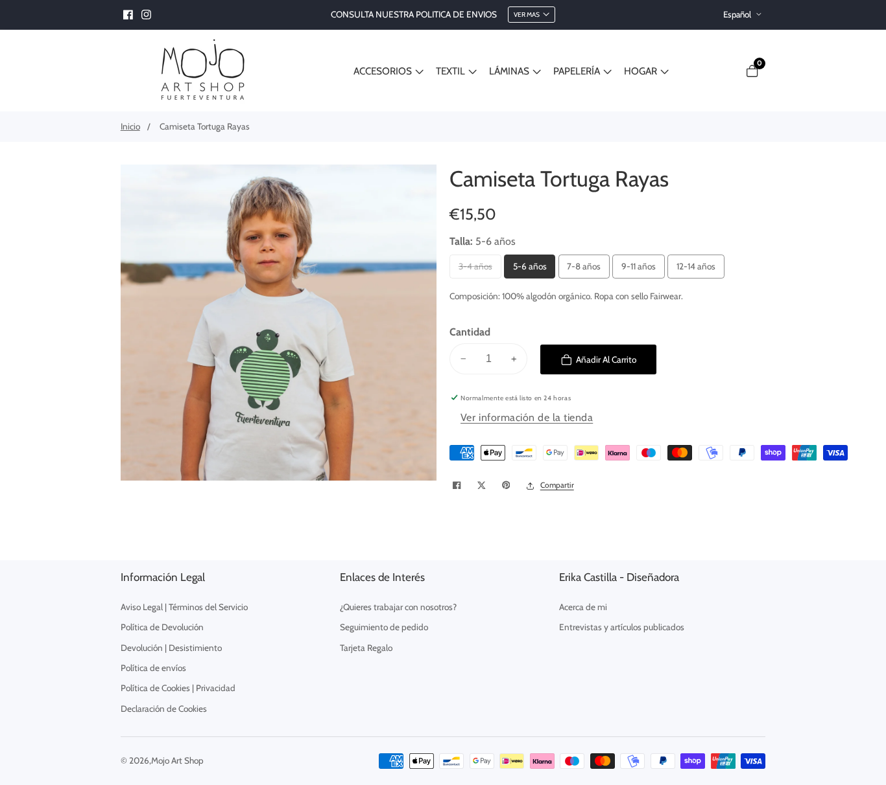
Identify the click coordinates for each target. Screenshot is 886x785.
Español (738, 14)
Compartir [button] (557, 485)
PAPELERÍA (576, 71)
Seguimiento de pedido (384, 627)
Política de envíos (153, 668)
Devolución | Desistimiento (171, 648)
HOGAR (640, 71)
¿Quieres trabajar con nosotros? (398, 607)
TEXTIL (450, 71)
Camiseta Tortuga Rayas (205, 126)
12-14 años (695, 270)
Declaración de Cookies (164, 708)
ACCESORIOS (382, 71)
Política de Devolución (162, 627)
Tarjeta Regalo (366, 648)
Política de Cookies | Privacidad (178, 688)
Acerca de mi (583, 607)
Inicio (130, 126)
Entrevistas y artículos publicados (621, 627)
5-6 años (530, 270)
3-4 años (476, 270)
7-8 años (584, 270)
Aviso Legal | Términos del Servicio (184, 607)
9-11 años (638, 270)
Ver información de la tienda (527, 417)
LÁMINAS (509, 71)
